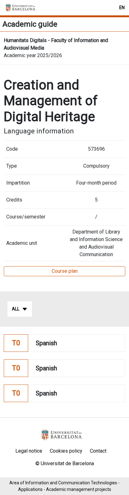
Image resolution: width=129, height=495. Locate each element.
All (15, 308)
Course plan (65, 271)
